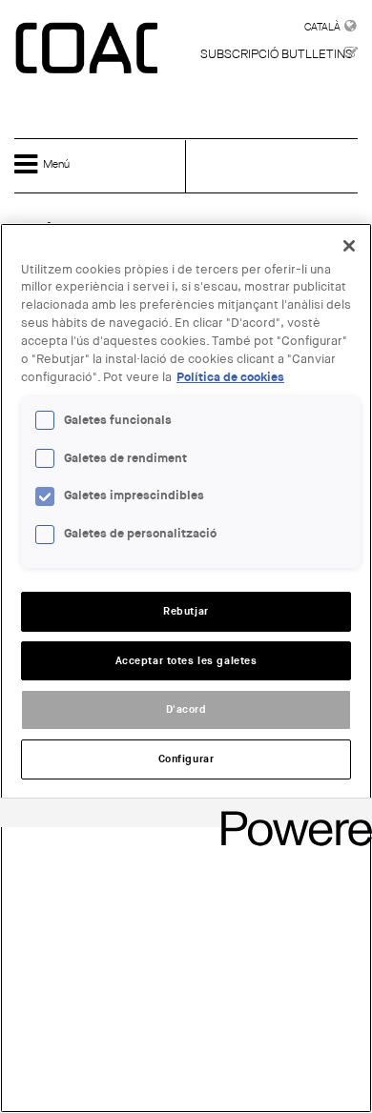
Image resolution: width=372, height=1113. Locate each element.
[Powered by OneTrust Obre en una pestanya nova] (289, 815)
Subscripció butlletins (276, 54)
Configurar (186, 759)
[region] (186, 668)
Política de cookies (230, 377)
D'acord (186, 709)
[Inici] (88, 49)
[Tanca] (349, 246)
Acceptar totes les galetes (186, 661)
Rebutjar (186, 611)
